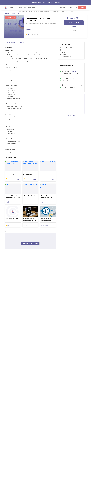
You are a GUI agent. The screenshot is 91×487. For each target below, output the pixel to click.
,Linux (70, 56)
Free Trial (73, 71)
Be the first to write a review (30, 243)
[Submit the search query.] (19, 7)
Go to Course (73, 22)
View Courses (57, 2)
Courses (69, 7)
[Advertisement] (70, 103)
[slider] (6, 178)
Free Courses (62, 7)
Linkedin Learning (66, 50)
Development (13, 13)
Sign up (82, 7)
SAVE (74, 26)
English (64, 52)
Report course (71, 115)
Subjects (7, 13)
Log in (75, 7)
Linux (18, 13)
